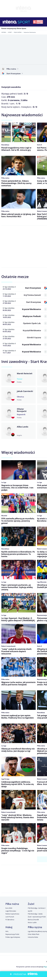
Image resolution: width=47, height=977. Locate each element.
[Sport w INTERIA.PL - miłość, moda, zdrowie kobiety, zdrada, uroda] (24, 22)
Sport (10, 32)
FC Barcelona (9, 920)
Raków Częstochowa (12, 914)
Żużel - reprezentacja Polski (37, 917)
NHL (7, 931)
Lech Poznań (9, 917)
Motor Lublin (32, 922)
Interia (3, 32)
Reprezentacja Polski (12, 934)
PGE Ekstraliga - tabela (35, 914)
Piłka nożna (18, 32)
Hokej (8, 927)
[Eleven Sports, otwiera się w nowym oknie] (38, 22)
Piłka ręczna (35, 927)
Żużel (31, 904)
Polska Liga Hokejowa (12, 937)
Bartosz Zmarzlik (33, 920)
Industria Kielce (33, 937)
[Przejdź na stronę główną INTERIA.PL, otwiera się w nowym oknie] (10, 22)
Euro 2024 (8, 908)
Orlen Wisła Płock (33, 934)
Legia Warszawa (10, 911)
